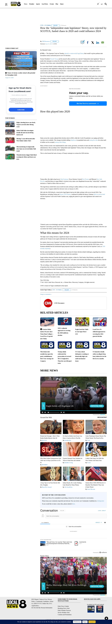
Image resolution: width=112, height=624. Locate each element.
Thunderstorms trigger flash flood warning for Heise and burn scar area (26, 157)
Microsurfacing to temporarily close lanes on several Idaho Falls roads (26, 149)
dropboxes (73, 140)
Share (62, 4)
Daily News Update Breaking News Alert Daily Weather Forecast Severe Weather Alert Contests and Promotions (64, 610)
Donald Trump (54, 59)
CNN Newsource (46, 41)
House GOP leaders (65, 194)
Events (52, 4)
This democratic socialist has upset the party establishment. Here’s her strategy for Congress (47, 356)
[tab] (45, 522)
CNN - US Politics (57, 289)
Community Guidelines (42, 601)
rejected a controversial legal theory (74, 53)
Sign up (104, 510)
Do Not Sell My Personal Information (41, 607)
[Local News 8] (15, 4)
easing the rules (93, 140)
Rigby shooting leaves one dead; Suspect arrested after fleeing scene (25, 124)
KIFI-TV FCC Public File (41, 603)
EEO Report (34, 599)
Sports (38, 4)
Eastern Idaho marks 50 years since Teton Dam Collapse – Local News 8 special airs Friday (46, 334)
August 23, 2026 (9, 77)
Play (57, 4)
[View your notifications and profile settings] (105, 522)
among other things (60, 142)
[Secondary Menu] (7, 4)
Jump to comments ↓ (46, 294)
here (73, 504)
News (25, 4)
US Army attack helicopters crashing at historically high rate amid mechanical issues (82, 356)
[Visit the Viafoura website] (103, 552)
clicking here (100, 501)
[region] (73, 531)
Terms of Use (43, 599)
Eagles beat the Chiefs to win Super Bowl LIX (81, 332)
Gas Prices (45, 4)
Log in (99, 510)
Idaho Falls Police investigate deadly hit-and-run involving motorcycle (25, 132)
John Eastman (64, 179)
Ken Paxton (85, 179)
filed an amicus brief (99, 194)
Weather (31, 4)
